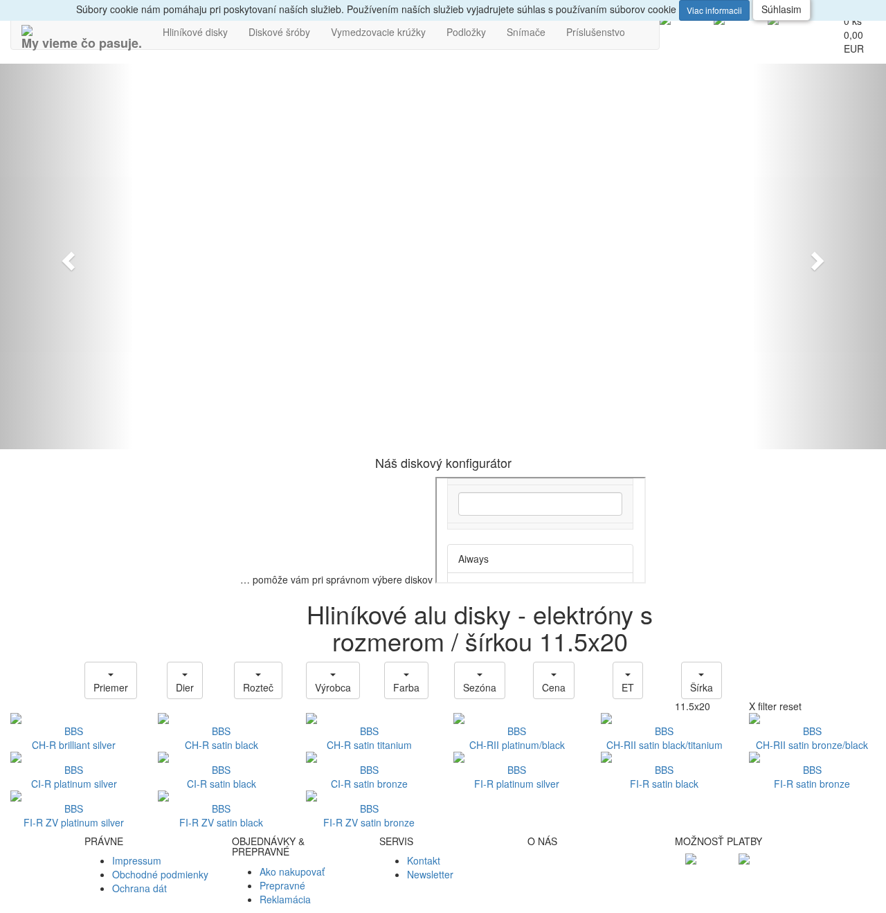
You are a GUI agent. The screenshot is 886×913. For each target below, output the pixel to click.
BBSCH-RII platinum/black (517, 738)
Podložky (466, 32)
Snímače (526, 32)
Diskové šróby (279, 32)
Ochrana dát (139, 888)
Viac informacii (714, 10)
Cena (554, 687)
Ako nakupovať (292, 871)
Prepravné (282, 885)
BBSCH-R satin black (221, 738)
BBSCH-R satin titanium (369, 738)
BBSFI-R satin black (664, 776)
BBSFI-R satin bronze (812, 776)
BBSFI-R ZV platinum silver (74, 815)
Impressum (136, 860)
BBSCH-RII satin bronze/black (812, 738)
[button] (66, 256)
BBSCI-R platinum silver (74, 776)
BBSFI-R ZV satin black (221, 815)
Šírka (701, 687)
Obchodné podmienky (160, 874)
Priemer (110, 687)
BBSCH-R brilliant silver (74, 738)
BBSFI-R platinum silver (516, 776)
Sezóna (479, 687)
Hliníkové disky (195, 32)
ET (628, 687)
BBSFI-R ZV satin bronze (369, 815)
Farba (406, 687)
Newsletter (430, 874)
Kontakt (423, 860)
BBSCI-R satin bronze (369, 776)
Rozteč (258, 687)
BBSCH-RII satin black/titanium (664, 738)
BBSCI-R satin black (221, 776)
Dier (185, 687)
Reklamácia (285, 899)
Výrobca (333, 687)
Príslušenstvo (595, 32)
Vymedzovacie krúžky (378, 32)
